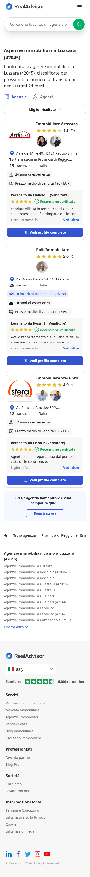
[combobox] (45, 24)
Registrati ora (45, 513)
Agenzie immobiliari (22, 717)
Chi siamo (14, 784)
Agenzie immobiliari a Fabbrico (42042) (35, 614)
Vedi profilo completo (48, 232)
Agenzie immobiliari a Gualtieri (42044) (35, 602)
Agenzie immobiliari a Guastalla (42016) (36, 584)
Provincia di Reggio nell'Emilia (66, 535)
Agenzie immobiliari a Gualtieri (29, 596)
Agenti (46, 97)
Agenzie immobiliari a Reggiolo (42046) (35, 572)
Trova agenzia (24, 535)
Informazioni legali (21, 831)
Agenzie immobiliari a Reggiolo (29, 578)
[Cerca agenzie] (79, 24)
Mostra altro (14, 627)
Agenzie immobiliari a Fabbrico (29, 608)
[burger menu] (79, 7)
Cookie (11, 824)
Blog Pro (12, 764)
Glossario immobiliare (23, 738)
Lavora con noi (17, 791)
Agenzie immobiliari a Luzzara (28, 566)
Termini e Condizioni (22, 810)
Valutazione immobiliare (25, 703)
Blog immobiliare (19, 731)
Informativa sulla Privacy (25, 817)
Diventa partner (18, 757)
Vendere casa (16, 724)
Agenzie (19, 97)
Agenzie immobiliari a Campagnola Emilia (37, 620)
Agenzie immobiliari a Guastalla (29, 590)
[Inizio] (6, 535)
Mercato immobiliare (22, 710)
